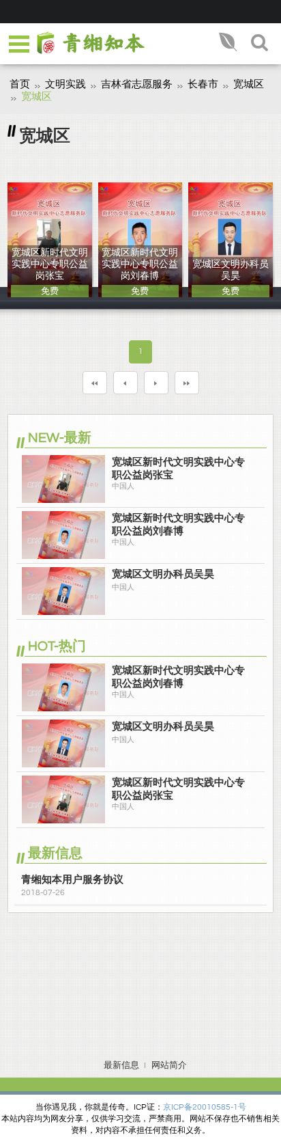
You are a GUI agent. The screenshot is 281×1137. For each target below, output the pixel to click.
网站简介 (169, 1065)
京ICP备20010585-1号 (204, 1107)
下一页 (156, 382)
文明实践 (65, 84)
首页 (20, 84)
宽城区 (248, 84)
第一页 (95, 382)
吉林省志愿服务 (137, 84)
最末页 (187, 382)
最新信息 (121, 1065)
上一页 (125, 382)
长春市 (203, 84)
